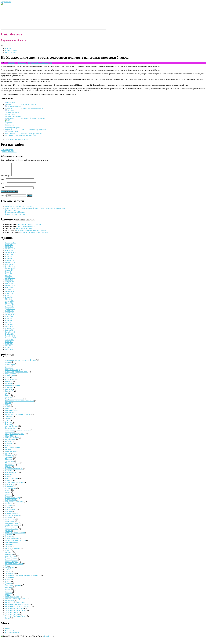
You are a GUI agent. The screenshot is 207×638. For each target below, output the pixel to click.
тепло (7, 581)
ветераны (8, 383)
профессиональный (12, 525)
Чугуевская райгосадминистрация (17, 606)
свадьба (8, 546)
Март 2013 (9, 303)
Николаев (8, 471)
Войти (7, 628)
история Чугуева (11, 426)
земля (7, 420)
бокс (7, 377)
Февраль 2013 (10, 305)
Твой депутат (10, 573)
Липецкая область (11, 451)
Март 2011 (9, 349)
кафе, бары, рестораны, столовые (17, 430)
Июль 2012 (9, 318)
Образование (10, 484)
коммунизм (9, 436)
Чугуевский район (12, 614)
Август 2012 (9, 316)
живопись (9, 408)
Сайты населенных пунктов (15, 540)
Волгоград (9, 389)
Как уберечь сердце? (28, 104)
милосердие (9, 461)
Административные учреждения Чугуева (20, 360)
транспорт (9, 587)
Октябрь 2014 (10, 266)
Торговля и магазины (13, 585)
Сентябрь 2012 (10, 314)
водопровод (9, 387)
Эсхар (7, 618)
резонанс (8, 531)
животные (9, 412)
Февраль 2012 (10, 328)
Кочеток (8, 441)
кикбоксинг (9, 432)
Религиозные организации (15, 533)
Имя (3, 179)
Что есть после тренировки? (31, 133)
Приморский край (12, 513)
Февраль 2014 (10, 282)
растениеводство (11, 529)
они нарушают (10, 488)
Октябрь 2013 (10, 289)
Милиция (8, 459)
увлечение (9, 591)
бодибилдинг (10, 375)
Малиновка (9, 455)
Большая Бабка (10, 379)
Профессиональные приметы (32, 108)
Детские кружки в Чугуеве (15, 214)
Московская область (12, 463)
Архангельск (10, 364)
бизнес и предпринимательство (16, 372)
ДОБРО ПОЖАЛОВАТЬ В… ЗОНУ (18, 206)
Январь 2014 (9, 283)
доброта (8, 407)
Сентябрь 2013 (10, 291)
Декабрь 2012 (10, 309)
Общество (9, 486)
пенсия (7, 494)
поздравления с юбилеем (14, 502)
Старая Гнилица (11, 558)
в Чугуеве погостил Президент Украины (31, 230)
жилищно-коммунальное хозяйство (18, 414)
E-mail (4, 183)
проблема (8, 517)
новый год (9, 480)
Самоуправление (11, 542)
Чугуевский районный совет (15, 616)
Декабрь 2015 (10, 249)
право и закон (10, 509)
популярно (9, 505)
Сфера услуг (9, 567)
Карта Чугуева (10, 52)
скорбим (8, 552)
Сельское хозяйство (12, 548)
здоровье (8, 418)
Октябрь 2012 (10, 313)
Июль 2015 (9, 256)
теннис (7, 579)
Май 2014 (8, 276)
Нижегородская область (14, 469)
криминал (9, 443)
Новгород (8, 474)
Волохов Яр (9, 391)
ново (7, 476)
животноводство (11, 410)
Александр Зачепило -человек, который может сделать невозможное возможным (35, 208)
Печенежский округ (12, 498)
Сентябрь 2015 (10, 252)
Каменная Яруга (11, 428)
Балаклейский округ (12, 370)
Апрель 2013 (10, 301)
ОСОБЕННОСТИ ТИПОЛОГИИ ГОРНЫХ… (22, 135)
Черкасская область (12, 597)
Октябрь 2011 (10, 336)
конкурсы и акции (12, 438)
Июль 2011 (9, 342)
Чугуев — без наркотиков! (15, 602)
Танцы (7, 571)
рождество (9, 535)
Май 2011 (8, 346)
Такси (7, 569)
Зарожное (8, 416)
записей (10, 630)
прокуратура (9, 521)
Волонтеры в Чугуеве (24, 228)
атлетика (8, 366)
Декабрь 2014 (10, 262)
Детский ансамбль (8, 152)
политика (8, 503)
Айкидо (8, 362)
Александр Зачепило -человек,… (33, 118)
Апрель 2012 (10, 324)
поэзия (7, 507)
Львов (7, 453)
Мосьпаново (9, 465)
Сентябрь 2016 (10, 243)
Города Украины (11, 50)
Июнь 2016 (9, 245)
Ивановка (8, 422)
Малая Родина (7, 150)
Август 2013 (9, 293)
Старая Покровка (11, 560)
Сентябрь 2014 (10, 268)
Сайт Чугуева (11, 34)
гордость (8, 397)
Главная (8, 48)
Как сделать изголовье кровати (29, 224)
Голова (7, 395)
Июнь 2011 (9, 344)
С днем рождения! (12, 538)
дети (7, 405)
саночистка (9, 544)
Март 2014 (9, 280)
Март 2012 (9, 326)
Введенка (8, 381)
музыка (8, 467)
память (7, 492)
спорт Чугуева (10, 556)
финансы (8, 593)
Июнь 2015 (9, 258)
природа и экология (12, 515)
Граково (8, 403)
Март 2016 (9, 247)
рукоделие (9, 536)
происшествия (10, 519)
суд (6, 566)
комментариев (12, 632)
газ (6, 393)
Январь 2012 (9, 330)
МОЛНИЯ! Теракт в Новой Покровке (34, 232)
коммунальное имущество (14, 434)
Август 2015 (9, 254)
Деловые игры (10, 210)
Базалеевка (9, 368)
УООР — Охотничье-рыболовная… (34, 130)
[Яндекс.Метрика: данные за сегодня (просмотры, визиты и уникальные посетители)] (8, 636)
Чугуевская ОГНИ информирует (40, 63)
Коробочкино (10, 439)
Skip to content (6, 2)
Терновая (8, 583)
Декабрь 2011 (10, 332)
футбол (7, 595)
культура (8, 445)
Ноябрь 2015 (9, 250)
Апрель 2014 (10, 278)
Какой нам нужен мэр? (26, 226)
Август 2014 (9, 270)
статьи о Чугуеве (11, 562)
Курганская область (12, 447)
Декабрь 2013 (10, 285)
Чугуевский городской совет (15, 610)
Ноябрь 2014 (9, 264)
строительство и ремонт (14, 564)
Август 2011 (9, 340)
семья (7, 550)
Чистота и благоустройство (15, 599)
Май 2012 (8, 322)
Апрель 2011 (9, 347)
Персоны (8, 496)
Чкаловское (9, 600)
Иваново (8, 424)
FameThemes (48, 636)
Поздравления (10, 500)
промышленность (11, 523)
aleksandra (11, 63)
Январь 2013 (9, 307)
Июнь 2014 (9, 274)
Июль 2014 (9, 272)
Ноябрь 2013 (9, 287)
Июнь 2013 (9, 297)
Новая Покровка (11, 472)
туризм (7, 589)
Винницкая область (12, 385)
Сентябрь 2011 (10, 338)
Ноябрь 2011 (9, 334)
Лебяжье (8, 449)
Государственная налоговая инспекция (19, 401)
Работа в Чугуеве (11, 527)
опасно (7, 490)
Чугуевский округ (12, 612)
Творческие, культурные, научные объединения (22, 575)
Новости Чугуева (11, 478)
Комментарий (6, 176)
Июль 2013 (9, 295)
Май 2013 (8, 299)
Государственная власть (14, 399)
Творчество (9, 577)
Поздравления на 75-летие (15, 212)
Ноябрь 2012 (9, 311)
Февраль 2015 (10, 260)
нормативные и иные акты (15, 482)
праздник (8, 511)
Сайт (3, 187)
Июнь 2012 (9, 320)
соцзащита (9, 554)
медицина (9, 457)
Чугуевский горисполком (14, 608)
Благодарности (10, 374)
